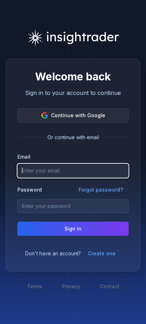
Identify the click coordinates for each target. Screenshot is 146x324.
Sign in (73, 229)
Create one (102, 253)
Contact (109, 286)
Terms (34, 286)
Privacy (71, 286)
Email (23, 157)
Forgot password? (101, 190)
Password (29, 189)
